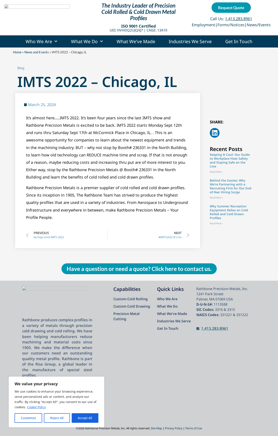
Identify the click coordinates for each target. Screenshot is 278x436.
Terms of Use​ (193, 428)
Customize (28, 418)
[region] (56, 402)
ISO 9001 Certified (138, 26)
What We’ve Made (136, 41)
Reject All (57, 418)
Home (17, 52)
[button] (215, 133)
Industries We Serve (190, 41)
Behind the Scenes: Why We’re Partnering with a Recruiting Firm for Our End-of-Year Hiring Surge (231, 186)
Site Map (156, 428)
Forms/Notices (231, 24)
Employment (203, 24)
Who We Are (39, 41)
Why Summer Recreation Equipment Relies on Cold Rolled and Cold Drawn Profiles (229, 212)
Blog (20, 68)
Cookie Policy (36, 407)
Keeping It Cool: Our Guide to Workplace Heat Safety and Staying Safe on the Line (230, 160)
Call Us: (231, 18)
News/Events (259, 24)
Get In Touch (238, 41)
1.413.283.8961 (214, 328)
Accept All (85, 418)
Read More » (216, 171)
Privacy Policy (173, 428)
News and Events (36, 52)
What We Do (84, 41)
